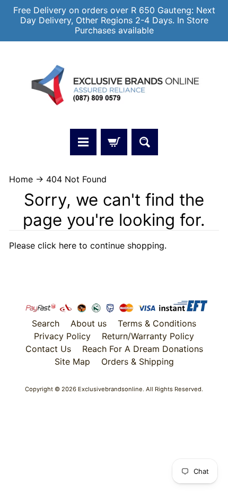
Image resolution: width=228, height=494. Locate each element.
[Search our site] (144, 142)
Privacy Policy (62, 336)
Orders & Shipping (137, 361)
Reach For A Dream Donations (142, 348)
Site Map (72, 361)
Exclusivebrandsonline (110, 389)
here (67, 245)
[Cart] (114, 142)
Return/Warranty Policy (148, 336)
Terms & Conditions (157, 323)
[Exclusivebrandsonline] (114, 85)
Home (21, 179)
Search (45, 323)
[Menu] (83, 142)
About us (89, 323)
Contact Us (48, 348)
